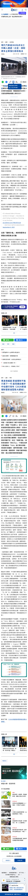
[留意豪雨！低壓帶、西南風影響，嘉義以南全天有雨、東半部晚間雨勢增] (6, 795)
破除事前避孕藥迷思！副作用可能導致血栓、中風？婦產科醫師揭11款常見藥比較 (19, 830)
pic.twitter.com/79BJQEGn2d (12, 223)
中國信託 (4, 760)
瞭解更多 (14, 4)
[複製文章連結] (10, 82)
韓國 (5, 86)
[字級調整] (16, 82)
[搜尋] (26, 10)
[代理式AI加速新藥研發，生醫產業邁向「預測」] (6, 812)
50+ (19, 875)
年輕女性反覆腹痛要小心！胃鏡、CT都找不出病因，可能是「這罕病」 (19, 804)
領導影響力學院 (14, 877)
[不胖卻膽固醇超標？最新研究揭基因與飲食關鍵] (6, 839)
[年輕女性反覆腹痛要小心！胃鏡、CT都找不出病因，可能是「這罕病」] (6, 804)
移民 (8, 344)
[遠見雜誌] (14, 9)
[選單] (2, 10)
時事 (11, 377)
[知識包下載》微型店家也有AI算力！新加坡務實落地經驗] (5, 887)
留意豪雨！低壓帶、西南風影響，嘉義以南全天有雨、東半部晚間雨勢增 (19, 795)
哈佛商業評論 (13, 873)
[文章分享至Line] (2, 82)
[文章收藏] (13, 82)
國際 (6, 42)
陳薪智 (2, 392)
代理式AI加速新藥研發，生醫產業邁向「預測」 (19, 813)
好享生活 (14, 801)
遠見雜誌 (4, 873)
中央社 (2, 54)
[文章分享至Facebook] (6, 82)
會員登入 (8, 860)
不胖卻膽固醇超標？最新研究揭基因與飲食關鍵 (19, 839)
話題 (6, 377)
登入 (10, 87)
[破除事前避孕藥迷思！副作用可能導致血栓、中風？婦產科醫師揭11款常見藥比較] (6, 830)
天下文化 (21, 873)
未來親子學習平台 (10, 875)
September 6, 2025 (9, 227)
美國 (3, 344)
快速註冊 (19, 860)
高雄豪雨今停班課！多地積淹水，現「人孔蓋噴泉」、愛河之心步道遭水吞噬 (19, 822)
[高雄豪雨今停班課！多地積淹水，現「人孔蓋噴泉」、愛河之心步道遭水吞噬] (6, 821)
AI (12, 810)
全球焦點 (12, 42)
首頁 (2, 42)
